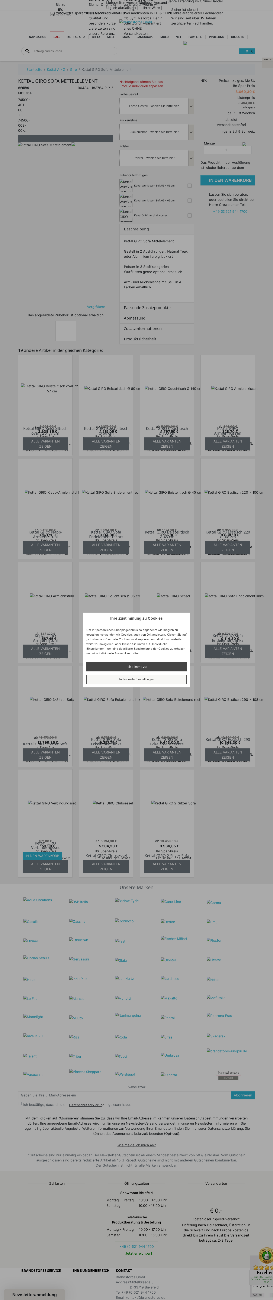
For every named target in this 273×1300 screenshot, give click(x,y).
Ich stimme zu (137, 666)
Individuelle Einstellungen (136, 679)
